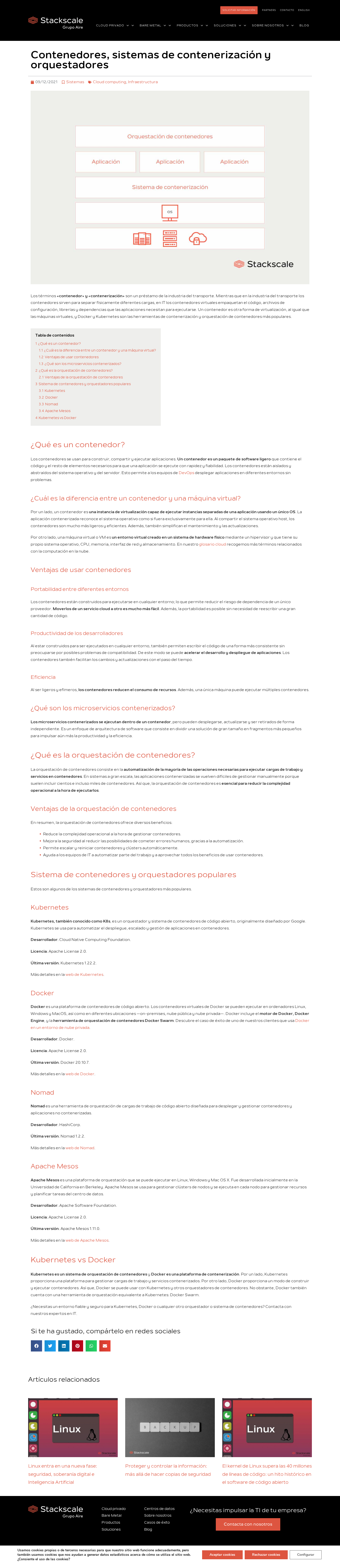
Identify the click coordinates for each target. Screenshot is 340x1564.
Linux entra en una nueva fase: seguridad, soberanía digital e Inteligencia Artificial (62, 1474)
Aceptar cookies (222, 1554)
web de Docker (79, 1074)
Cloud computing (109, 82)
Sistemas (75, 82)
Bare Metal (111, 1515)
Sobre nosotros (157, 1515)
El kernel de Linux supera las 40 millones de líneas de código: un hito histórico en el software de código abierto (267, 1474)
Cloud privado (114, 1509)
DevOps (186, 473)
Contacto (287, 10)
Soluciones (111, 1529)
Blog (148, 1529)
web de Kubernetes (84, 974)
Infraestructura (143, 82)
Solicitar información (239, 10)
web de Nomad (79, 1148)
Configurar (305, 1554)
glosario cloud (212, 544)
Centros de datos (159, 1509)
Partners (269, 10)
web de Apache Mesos (87, 1240)
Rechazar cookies (266, 1554)
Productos (111, 1522)
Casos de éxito (157, 1522)
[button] (126, 25)
